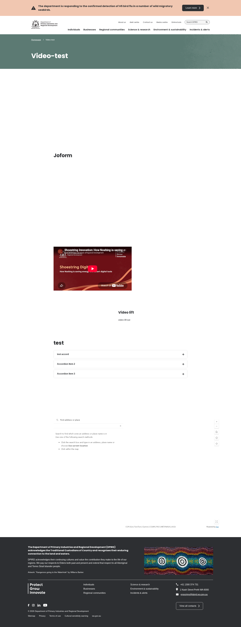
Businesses (89, 589)
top (235, 623)
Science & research (140, 584)
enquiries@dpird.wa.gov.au (194, 594)
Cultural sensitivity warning (76, 616)
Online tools (176, 22)
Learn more (191, 8)
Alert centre (134, 22)
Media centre (162, 22)
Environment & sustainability (144, 589)
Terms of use (55, 616)
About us (122, 22)
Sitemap (31, 616)
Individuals (88, 584)
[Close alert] (208, 7)
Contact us (148, 22)
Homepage (36, 40)
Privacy (42, 616)
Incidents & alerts (138, 593)
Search (206, 22)
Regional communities (94, 593)
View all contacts (187, 606)
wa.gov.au (96, 616)
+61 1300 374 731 (189, 584)
